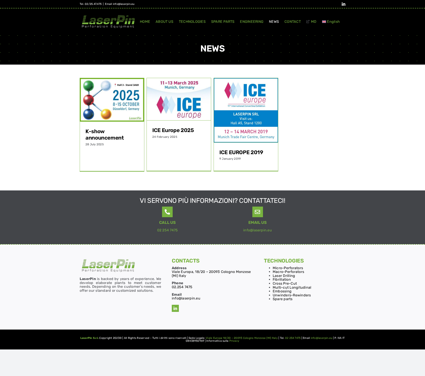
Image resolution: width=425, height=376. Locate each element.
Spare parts (283, 299)
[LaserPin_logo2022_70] (108, 259)
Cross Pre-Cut (285, 283)
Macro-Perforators (288, 272)
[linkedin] (175, 308)
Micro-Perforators (288, 268)
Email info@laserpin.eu (119, 4)
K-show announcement (104, 134)
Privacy (234, 340)
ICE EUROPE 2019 (241, 152)
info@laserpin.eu (257, 230)
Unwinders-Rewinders (292, 295)
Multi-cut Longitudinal (292, 287)
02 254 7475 (167, 230)
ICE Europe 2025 (173, 130)
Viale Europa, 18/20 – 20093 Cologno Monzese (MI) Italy (211, 274)
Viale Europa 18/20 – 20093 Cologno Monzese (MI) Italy (242, 338)
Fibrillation (282, 279)
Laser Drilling (284, 276)
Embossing (282, 291)
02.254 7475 (182, 287)
